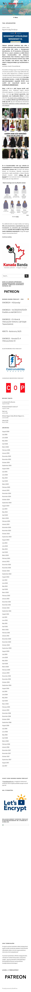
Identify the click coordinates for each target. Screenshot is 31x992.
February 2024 (6, 521)
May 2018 (4, 735)
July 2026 (4, 434)
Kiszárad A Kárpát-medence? (10, 406)
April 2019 (5, 700)
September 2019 (6, 685)
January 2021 (5, 635)
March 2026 (5, 447)
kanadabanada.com (8, 781)
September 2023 (6, 536)
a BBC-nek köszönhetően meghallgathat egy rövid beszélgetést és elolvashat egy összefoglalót (15, 225)
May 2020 (5, 660)
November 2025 (6, 459)
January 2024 (5, 524)
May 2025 (5, 478)
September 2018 (6, 722)
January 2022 (5, 598)
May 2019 (4, 697)
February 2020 (6, 670)
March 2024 (5, 518)
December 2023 (6, 527)
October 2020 (6, 645)
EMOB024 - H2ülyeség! (11, 303)
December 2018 (6, 713)
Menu (16, 17)
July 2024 (4, 509)
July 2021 (4, 617)
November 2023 (6, 530)
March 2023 (5, 555)
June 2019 (5, 694)
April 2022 (5, 589)
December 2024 (6, 493)
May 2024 (5, 512)
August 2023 (5, 540)
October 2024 (6, 499)
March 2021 (5, 629)
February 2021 (6, 632)
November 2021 (6, 604)
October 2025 (6, 462)
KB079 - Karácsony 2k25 (11, 331)
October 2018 (6, 719)
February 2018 (6, 744)
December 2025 (6, 456)
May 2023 (5, 549)
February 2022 (6, 595)
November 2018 (6, 716)
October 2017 (5, 756)
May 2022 (5, 586)
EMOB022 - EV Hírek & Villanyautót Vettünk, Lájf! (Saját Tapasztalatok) (14, 321)
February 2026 (6, 450)
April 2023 (5, 552)
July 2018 (4, 728)
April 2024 (5, 515)
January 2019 (5, 710)
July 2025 (4, 471)
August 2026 (5, 431)
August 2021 (5, 614)
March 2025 (5, 484)
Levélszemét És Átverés (8, 402)
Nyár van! (4, 411)
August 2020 (5, 651)
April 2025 (5, 481)
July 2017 (4, 766)
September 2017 (6, 759)
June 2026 (5, 437)
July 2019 (4, 691)
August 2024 (5, 505)
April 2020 (5, 663)
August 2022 (5, 577)
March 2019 (5, 704)
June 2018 (5, 731)
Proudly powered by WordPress (9, 988)
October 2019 (6, 682)
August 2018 (5, 725)
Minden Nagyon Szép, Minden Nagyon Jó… (13, 416)
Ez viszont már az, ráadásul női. (16, 98)
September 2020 (6, 648)
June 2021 (5, 620)
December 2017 (6, 750)
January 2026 (5, 453)
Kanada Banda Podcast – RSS (13, 299)
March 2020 (5, 666)
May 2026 (5, 440)
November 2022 (6, 567)
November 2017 (6, 753)
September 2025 (6, 465)
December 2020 (6, 639)
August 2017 (5, 762)
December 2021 (6, 601)
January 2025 (5, 490)
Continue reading (7, 237)
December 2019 (6, 676)
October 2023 (6, 533)
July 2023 (4, 543)
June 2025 (5, 475)
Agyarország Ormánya (9, 30)
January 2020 (5, 673)
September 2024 (6, 502)
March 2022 (5, 592)
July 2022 (4, 580)
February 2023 (6, 558)
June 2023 (5, 546)
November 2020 (6, 642)
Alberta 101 (5, 420)
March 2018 (5, 741)
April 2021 (5, 626)
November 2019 (6, 679)
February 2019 (6, 707)
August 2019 (5, 688)
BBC (17, 216)
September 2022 (6, 574)
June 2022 (5, 583)
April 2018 (5, 738)
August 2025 (5, 468)
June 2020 (5, 657)
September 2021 (6, 611)
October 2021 (5, 608)
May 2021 (4, 623)
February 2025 (6, 487)
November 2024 (6, 496)
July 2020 (4, 654)
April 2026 (5, 444)
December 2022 (6, 564)
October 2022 (6, 571)
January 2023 (5, 561)
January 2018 (5, 747)
